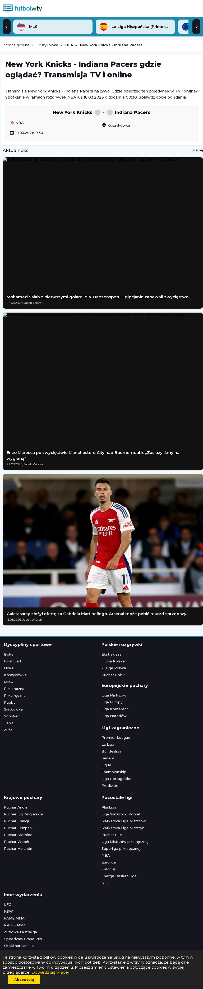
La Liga (108, 744)
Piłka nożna (14, 688)
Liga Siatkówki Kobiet (121, 814)
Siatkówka (13, 709)
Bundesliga (111, 751)
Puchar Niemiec (18, 835)
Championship (114, 772)
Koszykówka (116, 125)
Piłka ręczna (15, 695)
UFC (7, 904)
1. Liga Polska (113, 661)
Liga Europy (112, 702)
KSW (8, 911)
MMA (8, 682)
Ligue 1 (107, 765)
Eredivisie (110, 785)
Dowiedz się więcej (50, 972)
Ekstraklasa (112, 654)
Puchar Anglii (15, 807)
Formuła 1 (12, 661)
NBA (19, 123)
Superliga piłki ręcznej (121, 848)
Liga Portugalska (116, 779)
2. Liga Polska (114, 668)
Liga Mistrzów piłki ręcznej (125, 841)
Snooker (11, 716)
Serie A (108, 758)
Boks (8, 654)
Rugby (9, 702)
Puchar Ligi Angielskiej (24, 814)
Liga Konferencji (116, 709)
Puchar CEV (112, 835)
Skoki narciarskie (19, 946)
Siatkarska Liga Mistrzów (124, 821)
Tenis (8, 723)
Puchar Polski (114, 675)
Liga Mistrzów (114, 695)
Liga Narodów (114, 716)
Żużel (8, 730)
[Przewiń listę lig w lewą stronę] (7, 26)
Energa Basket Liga (119, 876)
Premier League (116, 737)
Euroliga (109, 862)
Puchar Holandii (18, 848)
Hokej (9, 668)
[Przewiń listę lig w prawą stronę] (196, 26)
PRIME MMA (15, 925)
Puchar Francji (16, 821)
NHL (105, 883)
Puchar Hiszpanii (18, 828)
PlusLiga (109, 807)
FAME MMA (14, 918)
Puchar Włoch (16, 841)
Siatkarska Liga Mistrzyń (123, 828)
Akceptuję (24, 979)
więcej (197, 150)
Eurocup (109, 869)
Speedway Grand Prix (23, 939)
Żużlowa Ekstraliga (20, 932)
